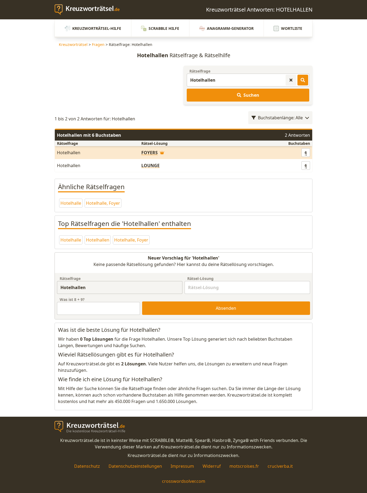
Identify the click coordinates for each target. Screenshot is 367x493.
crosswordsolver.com (183, 481)
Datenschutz (87, 466)
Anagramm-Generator (230, 28)
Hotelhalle (70, 203)
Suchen (251, 95)
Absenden (226, 308)
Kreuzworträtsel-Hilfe (96, 28)
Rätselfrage (199, 71)
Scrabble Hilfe (164, 28)
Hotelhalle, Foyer (103, 203)
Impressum (182, 466)
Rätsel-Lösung (200, 278)
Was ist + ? (72, 299)
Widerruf (212, 466)
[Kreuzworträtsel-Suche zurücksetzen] (291, 80)
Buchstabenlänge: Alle (280, 118)
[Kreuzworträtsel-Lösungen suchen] (302, 80)
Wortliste (291, 28)
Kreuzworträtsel (73, 44)
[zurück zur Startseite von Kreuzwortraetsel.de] (90, 9)
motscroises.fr (244, 466)
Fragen (98, 44)
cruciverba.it (280, 466)
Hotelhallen (97, 240)
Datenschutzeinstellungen (135, 466)
